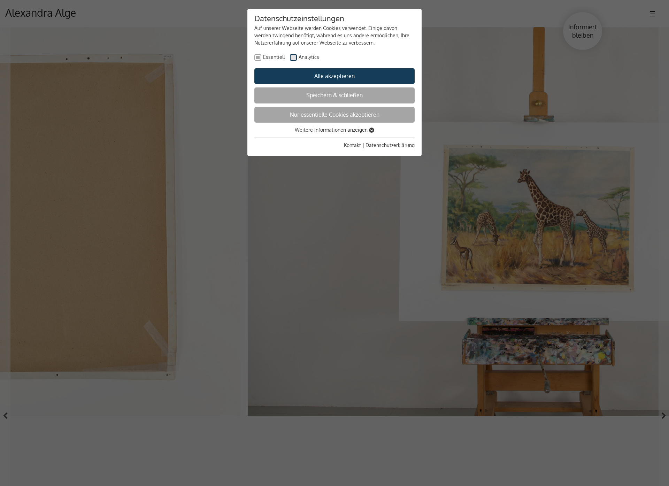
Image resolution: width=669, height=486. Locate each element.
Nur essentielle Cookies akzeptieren (334, 114)
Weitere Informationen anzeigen (332, 130)
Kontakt (352, 145)
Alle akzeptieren (334, 75)
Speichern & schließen (334, 95)
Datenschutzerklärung (390, 145)
